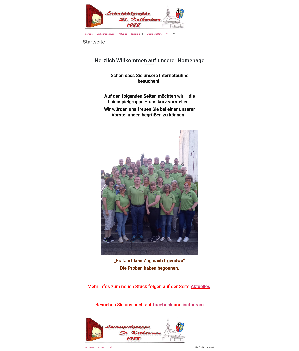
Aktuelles (123, 34)
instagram (193, 305)
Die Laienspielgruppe (106, 34)
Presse (168, 34)
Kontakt (101, 347)
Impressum (89, 347)
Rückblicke (135, 34)
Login (110, 347)
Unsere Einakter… (154, 34)
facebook (163, 305)
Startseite (89, 34)
